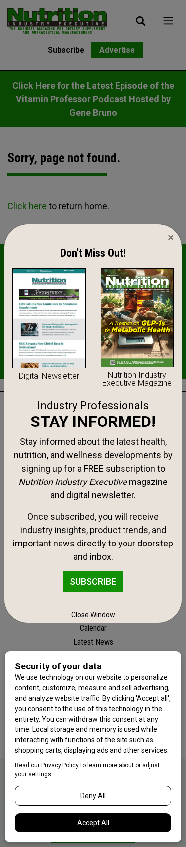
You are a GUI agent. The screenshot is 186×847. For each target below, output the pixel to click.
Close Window (93, 615)
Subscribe (93, 581)
